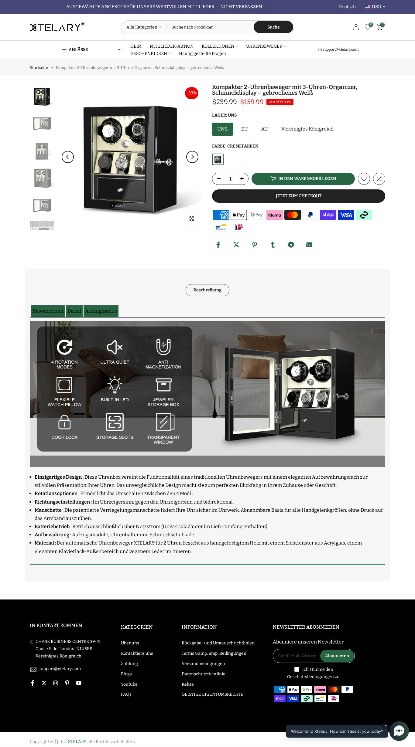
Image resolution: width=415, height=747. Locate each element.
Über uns (130, 643)
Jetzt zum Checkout (298, 196)
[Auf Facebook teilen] (218, 245)
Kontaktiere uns (137, 653)
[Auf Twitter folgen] (44, 683)
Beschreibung (207, 290)
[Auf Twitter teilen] (236, 245)
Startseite (39, 68)
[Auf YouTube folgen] (78, 683)
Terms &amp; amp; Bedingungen (214, 653)
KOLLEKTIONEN (218, 46)
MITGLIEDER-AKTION (172, 46)
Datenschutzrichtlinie (203, 674)
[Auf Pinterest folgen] (67, 683)
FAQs (126, 694)
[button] (48, 311)
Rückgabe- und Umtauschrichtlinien (218, 643)
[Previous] (68, 157)
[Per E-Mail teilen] (309, 245)
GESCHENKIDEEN (148, 53)
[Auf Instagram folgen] (55, 683)
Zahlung (129, 663)
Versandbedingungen (203, 663)
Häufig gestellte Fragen (202, 53)
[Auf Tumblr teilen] (273, 245)
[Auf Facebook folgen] (32, 683)
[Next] (192, 157)
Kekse (188, 684)
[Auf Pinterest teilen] (255, 245)
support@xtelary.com (340, 49)
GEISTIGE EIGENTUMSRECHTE (213, 694)
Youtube (129, 684)
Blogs (126, 674)
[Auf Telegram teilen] (291, 245)
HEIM (136, 46)
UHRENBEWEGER (264, 46)
